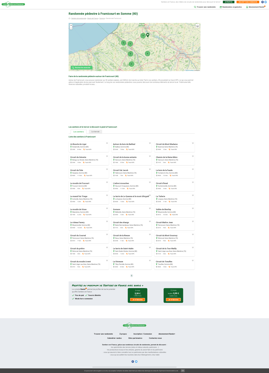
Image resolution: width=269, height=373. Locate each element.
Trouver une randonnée (206, 7)
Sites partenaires (135, 338)
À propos (228, 2)
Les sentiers (78, 132)
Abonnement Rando (256, 7)
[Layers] (197, 26)
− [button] (71, 28)
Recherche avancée (82, 68)
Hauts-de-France (92, 18)
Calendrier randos (114, 338)
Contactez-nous (155, 338)
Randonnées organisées (232, 7)
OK (183, 371)
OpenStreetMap (189, 70)
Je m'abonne (138, 300)
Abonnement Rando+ (167, 334)
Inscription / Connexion (143, 334)
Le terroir (96, 132)
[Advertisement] (132, 102)
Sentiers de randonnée (78, 18)
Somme (102, 18)
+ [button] (71, 25)
